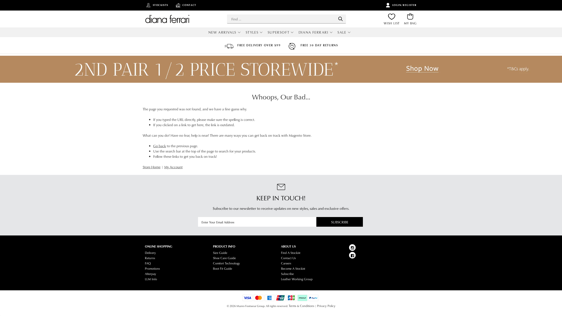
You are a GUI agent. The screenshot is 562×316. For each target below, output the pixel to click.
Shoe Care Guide (224, 258)
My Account (173, 166)
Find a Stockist (290, 253)
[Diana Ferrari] (167, 19)
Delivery (150, 253)
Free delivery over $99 (259, 45)
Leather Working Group (297, 279)
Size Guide (220, 253)
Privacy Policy (326, 306)
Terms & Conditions (301, 306)
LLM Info (151, 279)
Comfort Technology (226, 263)
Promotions (152, 268)
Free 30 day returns (319, 45)
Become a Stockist (293, 268)
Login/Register (404, 5)
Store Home (151, 166)
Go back (159, 145)
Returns (150, 258)
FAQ (148, 263)
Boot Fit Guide (222, 268)
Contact (189, 5)
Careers (286, 263)
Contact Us (288, 258)
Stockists (160, 5)
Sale (341, 32)
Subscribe (339, 221)
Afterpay (150, 274)
